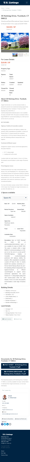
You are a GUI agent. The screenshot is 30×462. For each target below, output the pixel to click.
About (2, 451)
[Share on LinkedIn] (7, 424)
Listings (7, 8)
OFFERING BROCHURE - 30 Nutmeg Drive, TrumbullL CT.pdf (15, 373)
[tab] (15, 198)
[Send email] (10, 424)
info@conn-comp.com (6, 443)
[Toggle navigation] (27, 2)
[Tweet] (5, 424)
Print (4, 421)
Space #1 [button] (7, 198)
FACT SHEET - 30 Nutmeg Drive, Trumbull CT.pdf (15, 366)
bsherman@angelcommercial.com (10, 414)
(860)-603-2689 (4, 441)
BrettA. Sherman (12, 397)
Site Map (3, 453)
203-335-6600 (5, 403)
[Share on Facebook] (2, 424)
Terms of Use (4, 455)
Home (2, 8)
